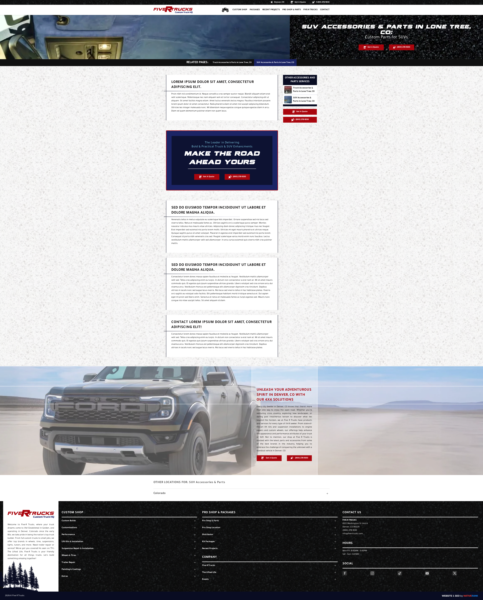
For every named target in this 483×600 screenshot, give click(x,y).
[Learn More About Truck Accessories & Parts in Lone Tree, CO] (300, 90)
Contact (325, 10)
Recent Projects (271, 10)
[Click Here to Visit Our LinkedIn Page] (399, 573)
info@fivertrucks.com (353, 534)
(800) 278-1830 (350, 530)
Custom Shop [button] (239, 10)
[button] (277, 2)
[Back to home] (173, 10)
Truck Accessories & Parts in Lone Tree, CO (232, 63)
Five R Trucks (350, 520)
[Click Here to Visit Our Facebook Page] (345, 573)
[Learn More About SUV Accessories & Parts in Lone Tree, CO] (300, 99)
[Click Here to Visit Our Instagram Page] (372, 573)
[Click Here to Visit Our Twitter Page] (454, 573)
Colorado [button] (159, 493)
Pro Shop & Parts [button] (291, 10)
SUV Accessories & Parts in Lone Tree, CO (275, 63)
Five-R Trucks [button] (310, 10)
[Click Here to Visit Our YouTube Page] (427, 573)
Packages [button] (255, 10)
